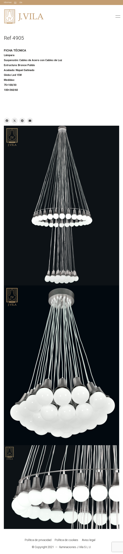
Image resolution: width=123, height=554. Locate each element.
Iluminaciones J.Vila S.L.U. (75, 547)
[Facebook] (7, 121)
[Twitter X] (15, 121)
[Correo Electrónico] (30, 121)
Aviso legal (88, 540)
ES (15, 2)
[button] (117, 16)
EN (21, 2)
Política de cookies (66, 540)
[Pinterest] (22, 121)
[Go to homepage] (24, 16)
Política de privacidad (38, 540)
